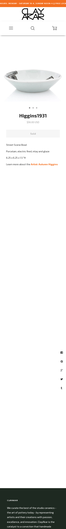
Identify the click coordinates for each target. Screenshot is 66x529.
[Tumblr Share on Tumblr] (62, 388)
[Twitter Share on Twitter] (62, 379)
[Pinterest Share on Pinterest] (62, 361)
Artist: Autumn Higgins (44, 164)
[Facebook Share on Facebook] (62, 352)
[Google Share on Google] (62, 370)
